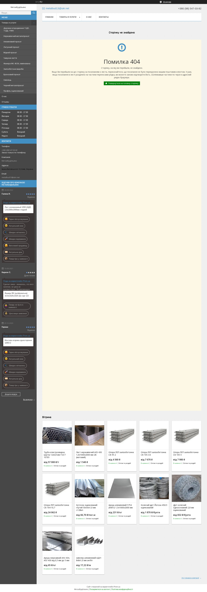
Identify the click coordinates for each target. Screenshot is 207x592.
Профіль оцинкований (14, 91)
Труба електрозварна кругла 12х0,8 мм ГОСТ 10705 (55, 455)
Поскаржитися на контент (99, 589)
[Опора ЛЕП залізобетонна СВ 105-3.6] (154, 435)
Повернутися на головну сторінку (123, 83)
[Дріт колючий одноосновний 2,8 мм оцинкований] (186, 488)
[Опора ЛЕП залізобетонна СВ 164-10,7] (57, 488)
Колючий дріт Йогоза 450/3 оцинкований (154, 506)
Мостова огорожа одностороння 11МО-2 (18, 341)
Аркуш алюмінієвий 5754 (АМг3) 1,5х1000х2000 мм (121, 506)
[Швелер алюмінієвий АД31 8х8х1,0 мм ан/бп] (89, 541)
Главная (49, 17)
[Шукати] (34, 13)
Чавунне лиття (10, 58)
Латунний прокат (11, 47)
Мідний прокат (10, 52)
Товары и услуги (9, 22)
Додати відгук (11, 394)
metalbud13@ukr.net (11, 177)
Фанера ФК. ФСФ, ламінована (17, 63)
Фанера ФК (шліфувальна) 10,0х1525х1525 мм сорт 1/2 (17, 294)
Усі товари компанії (190, 578)
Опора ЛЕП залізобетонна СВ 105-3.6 (153, 453)
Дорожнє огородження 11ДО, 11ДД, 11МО (16, 29)
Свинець (7, 80)
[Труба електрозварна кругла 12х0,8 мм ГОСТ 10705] (57, 435)
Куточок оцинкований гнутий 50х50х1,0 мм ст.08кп (86, 507)
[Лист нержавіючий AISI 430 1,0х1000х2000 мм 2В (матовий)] (89, 435)
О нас (4, 96)
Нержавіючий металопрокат (16, 36)
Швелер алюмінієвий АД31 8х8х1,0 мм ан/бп (88, 559)
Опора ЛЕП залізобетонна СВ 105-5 (185, 453)
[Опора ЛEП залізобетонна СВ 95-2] (122, 435)
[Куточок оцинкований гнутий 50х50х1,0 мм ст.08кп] (89, 488)
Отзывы (5, 102)
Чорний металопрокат (14, 85)
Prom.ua (117, 587)
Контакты (104, 17)
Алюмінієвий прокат (13, 41)
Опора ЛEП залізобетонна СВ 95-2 (121, 453)
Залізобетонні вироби (14, 69)
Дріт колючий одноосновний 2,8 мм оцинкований (183, 507)
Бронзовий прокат (12, 74)
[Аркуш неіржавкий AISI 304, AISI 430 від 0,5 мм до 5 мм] (57, 541)
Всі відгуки (28, 399)
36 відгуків (167, 2)
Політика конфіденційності (122, 589)
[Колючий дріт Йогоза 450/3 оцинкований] (154, 488)
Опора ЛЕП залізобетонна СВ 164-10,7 (56, 506)
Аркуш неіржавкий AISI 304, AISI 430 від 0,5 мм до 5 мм (57, 559)
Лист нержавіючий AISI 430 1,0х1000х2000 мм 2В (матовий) (89, 455)
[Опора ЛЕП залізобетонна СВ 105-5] (186, 435)
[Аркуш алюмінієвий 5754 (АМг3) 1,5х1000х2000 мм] (122, 488)
